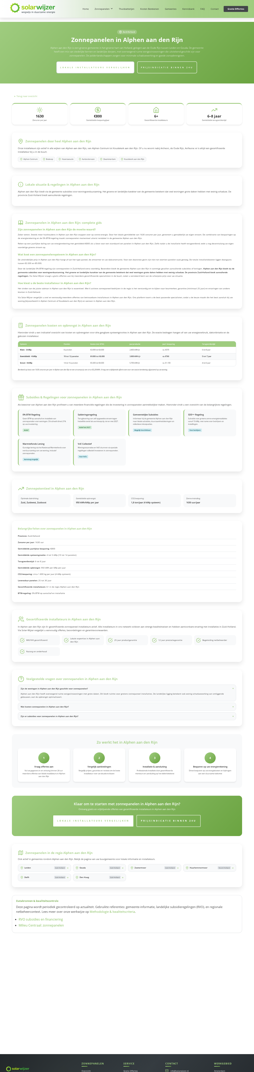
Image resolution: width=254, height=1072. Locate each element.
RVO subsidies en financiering (41, 919)
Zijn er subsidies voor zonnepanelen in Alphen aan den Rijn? (49, 716)
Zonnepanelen (102, 8)
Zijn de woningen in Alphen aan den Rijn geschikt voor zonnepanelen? (54, 688)
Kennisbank (188, 8)
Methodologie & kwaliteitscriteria (112, 912)
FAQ (202, 8)
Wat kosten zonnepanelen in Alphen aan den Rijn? (45, 706)
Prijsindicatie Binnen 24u (167, 67)
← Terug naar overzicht (25, 96)
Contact (215, 8)
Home (86, 8)
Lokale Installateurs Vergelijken (95, 67)
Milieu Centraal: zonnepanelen (41, 925)
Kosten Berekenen (149, 8)
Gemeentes (170, 8)
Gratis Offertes (236, 8)
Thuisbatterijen (126, 8)
